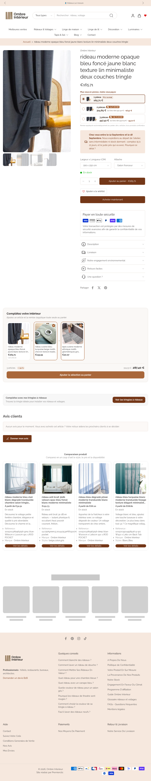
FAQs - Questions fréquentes (122, 704)
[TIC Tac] (85, 638)
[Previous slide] (5, 3)
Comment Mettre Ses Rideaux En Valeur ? (75, 671)
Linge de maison (70, 29)
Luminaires (133, 29)
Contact (92, 35)
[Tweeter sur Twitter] (99, 287)
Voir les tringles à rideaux (129, 399)
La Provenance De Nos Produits (123, 675)
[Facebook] (66, 638)
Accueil (27, 42)
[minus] (83, 181)
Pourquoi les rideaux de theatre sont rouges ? (76, 697)
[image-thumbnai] (9, 159)
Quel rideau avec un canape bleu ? (76, 683)
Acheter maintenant (112, 199)
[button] (122, 181)
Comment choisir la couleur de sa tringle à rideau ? (75, 705)
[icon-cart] (139, 15)
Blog (76, 35)
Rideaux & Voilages (43, 29)
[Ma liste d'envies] (145, 15)
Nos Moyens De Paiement (71, 731)
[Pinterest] (72, 638)
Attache (118, 159)
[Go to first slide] (143, 3)
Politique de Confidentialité (121, 665)
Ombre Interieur (55, 769)
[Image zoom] (37, 101)
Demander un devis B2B (15, 678)
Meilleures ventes (18, 29)
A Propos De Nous (116, 660)
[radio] (112, 99)
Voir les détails (20, 545)
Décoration (113, 29)
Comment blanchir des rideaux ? (74, 660)
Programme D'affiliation (119, 689)
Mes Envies (8, 750)
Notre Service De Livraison (121, 731)
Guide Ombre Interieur (118, 694)
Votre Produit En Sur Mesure (121, 670)
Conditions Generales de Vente (19, 741)
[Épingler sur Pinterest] (105, 287)
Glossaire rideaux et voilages (122, 699)
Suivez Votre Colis (12, 736)
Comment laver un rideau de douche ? (78, 665)
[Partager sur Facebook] (92, 287)
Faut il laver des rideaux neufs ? (74, 712)
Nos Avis (7, 746)
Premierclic (57, 772)
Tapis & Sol (59, 35)
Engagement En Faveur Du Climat (124, 685)
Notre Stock (113, 679)
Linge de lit (93, 29)
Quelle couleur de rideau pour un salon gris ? (78, 689)
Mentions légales (116, 709)
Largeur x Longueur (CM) (93, 159)
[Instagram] (79, 638)
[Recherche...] (111, 15)
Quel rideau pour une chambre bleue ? (78, 678)
